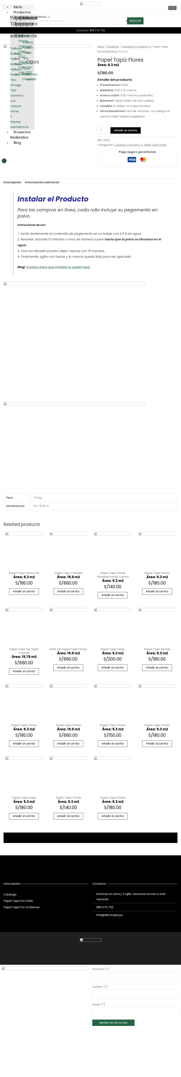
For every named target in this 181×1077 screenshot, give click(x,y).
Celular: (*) (99, 987)
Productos (22, 12)
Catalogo (113, 46)
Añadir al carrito (125, 130)
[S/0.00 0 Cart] (172, 8)
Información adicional (42, 182)
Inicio (100, 46)
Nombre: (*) (100, 969)
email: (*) (98, 1004)
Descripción (12, 182)
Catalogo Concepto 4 (136, 46)
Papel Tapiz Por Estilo (18, 901)
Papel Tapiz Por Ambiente (22, 907)
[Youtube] (97, 955)
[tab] (12, 182)
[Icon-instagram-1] (90, 955)
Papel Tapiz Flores (155, 145)
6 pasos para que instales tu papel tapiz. (58, 267)
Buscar (135, 21)
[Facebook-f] (84, 955)
